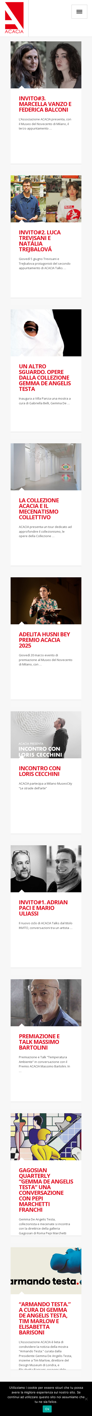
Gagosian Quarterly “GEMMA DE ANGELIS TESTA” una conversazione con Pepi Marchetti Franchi (46, 1189)
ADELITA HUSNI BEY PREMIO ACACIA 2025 (44, 639)
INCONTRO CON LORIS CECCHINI (40, 771)
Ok (47, 1409)
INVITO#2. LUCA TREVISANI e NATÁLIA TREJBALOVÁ (40, 240)
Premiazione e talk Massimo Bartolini (39, 1041)
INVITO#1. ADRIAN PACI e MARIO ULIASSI (43, 907)
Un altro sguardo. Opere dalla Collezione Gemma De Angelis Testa (45, 377)
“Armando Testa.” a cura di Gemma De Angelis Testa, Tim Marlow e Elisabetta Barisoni (45, 1318)
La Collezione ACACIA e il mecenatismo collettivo (39, 508)
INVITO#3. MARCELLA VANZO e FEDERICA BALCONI (45, 103)
